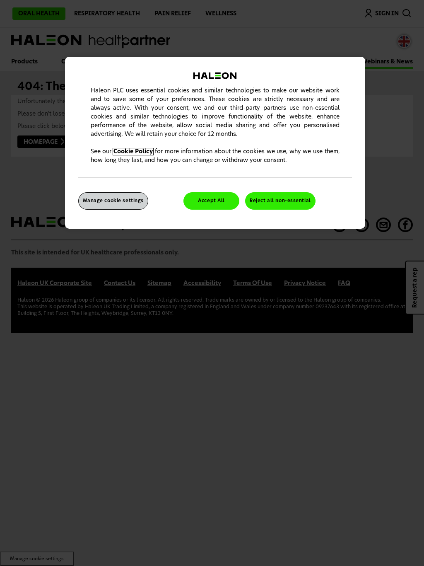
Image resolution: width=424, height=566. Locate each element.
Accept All (211, 200)
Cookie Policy (133, 152)
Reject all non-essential (280, 200)
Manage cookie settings (113, 200)
